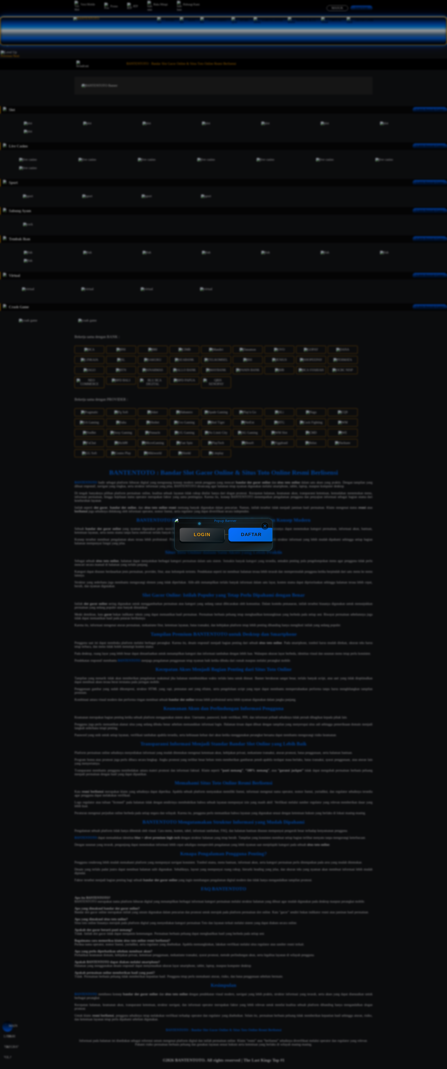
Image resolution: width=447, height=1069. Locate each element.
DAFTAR (251, 534)
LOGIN (202, 534)
